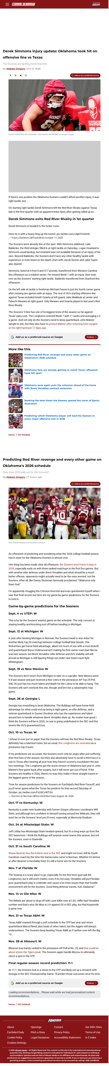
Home (12, 435)
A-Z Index (90, 1037)
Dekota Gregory (16, 68)
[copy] (26, 75)
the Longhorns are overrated (74, 743)
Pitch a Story (38, 1032)
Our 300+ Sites (93, 1027)
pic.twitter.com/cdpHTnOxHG (73, 233)
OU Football (24, 435)
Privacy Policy (62, 1032)
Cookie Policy (14, 1037)
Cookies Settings (16, 1042)
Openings (36, 1027)
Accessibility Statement (67, 1037)
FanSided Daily (15, 1032)
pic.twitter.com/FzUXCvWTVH (36, 792)
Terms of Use (92, 1032)
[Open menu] (7, 4)
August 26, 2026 (65, 796)
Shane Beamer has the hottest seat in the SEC (34, 853)
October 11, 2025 (54, 237)
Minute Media (21, 1050)
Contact (58, 1027)
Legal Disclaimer (40, 1037)
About (10, 1027)
